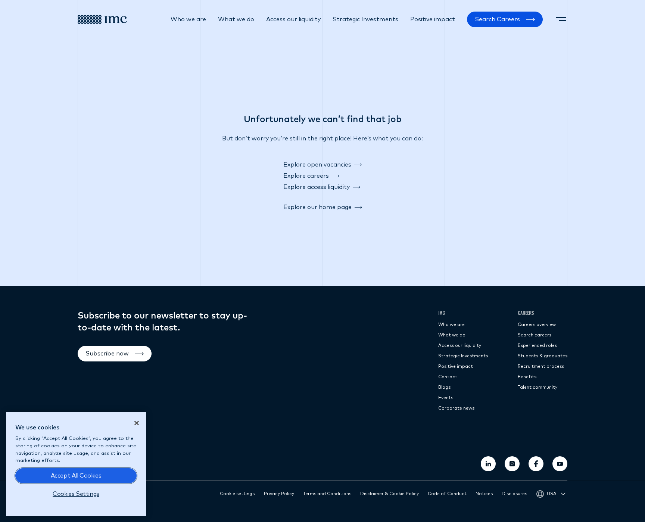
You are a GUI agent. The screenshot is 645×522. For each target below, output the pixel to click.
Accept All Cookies (76, 476)
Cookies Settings (76, 494)
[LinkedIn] (488, 463)
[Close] (136, 423)
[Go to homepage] (102, 19)
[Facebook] (536, 463)
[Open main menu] (561, 19)
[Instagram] (512, 463)
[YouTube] (559, 463)
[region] (76, 464)
